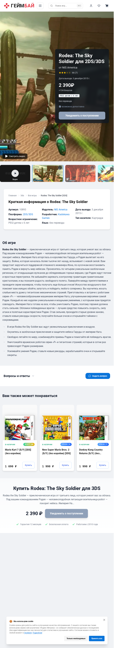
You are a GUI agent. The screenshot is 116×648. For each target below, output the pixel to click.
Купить (28, 465)
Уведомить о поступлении (82, 115)
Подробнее (37, 633)
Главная (12, 195)
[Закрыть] (104, 619)
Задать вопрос (99, 376)
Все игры (32, 195)
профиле (28, 633)
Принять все (96, 638)
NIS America (60, 209)
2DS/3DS (28, 214)
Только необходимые (76, 638)
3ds (22, 195)
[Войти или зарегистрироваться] (91, 5)
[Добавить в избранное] (32, 407)
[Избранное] (99, 5)
